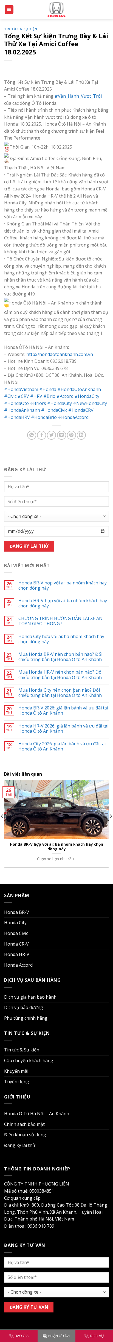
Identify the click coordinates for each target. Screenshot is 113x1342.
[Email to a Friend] (61, 435)
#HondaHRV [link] (17, 417)
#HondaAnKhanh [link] (22, 410)
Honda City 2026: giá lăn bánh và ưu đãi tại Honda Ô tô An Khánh (62, 746)
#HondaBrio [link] (44, 417)
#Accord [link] (65, 396)
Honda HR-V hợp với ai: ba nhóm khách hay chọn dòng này (62, 603)
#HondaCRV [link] (81, 410)
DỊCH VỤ (97, 1335)
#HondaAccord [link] (73, 417)
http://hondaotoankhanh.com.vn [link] (59, 354)
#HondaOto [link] (16, 403)
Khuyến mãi (16, 1071)
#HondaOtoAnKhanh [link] (79, 389)
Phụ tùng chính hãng (25, 1018)
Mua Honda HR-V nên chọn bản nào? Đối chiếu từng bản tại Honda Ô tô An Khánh (60, 674)
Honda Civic (16, 933)
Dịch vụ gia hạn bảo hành (30, 997)
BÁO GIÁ (22, 1335)
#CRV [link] (23, 396)
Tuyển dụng (16, 1082)
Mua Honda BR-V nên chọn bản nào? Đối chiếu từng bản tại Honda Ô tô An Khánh (60, 657)
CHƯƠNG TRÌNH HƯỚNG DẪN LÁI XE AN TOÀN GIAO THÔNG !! (60, 621)
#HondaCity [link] (87, 396)
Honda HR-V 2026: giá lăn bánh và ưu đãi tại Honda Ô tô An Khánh (63, 728)
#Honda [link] (47, 389)
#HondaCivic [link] (54, 410)
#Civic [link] (10, 396)
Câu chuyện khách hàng (28, 1060)
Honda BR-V (16, 912)
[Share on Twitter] (51, 435)
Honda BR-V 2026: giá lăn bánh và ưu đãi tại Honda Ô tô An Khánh (63, 710)
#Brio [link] (49, 396)
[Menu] (9, 9)
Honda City (15, 923)
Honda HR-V (16, 954)
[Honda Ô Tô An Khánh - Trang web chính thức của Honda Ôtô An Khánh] (56, 9)
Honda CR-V (16, 944)
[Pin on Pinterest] (71, 435)
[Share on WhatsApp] (31, 435)
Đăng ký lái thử (19, 1145)
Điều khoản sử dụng (25, 1135)
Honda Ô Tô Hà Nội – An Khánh (36, 1114)
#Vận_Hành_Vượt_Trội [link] (78, 96)
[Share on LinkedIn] (81, 435)
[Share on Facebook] (41, 435)
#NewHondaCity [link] (90, 403)
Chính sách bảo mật (24, 1124)
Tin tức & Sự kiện (20, 29)
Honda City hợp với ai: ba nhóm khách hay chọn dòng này (61, 639)
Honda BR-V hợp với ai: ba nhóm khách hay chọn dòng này (62, 585)
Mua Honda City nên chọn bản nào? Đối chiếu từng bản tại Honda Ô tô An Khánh (60, 693)
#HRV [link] (36, 396)
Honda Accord (18, 965)
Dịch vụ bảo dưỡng (23, 1007)
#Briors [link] (38, 403)
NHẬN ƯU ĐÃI (59, 1335)
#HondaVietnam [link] (21, 389)
